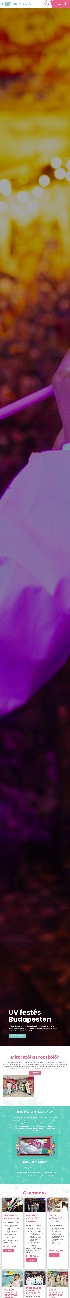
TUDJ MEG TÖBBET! (17, 1036)
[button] (59, 4)
